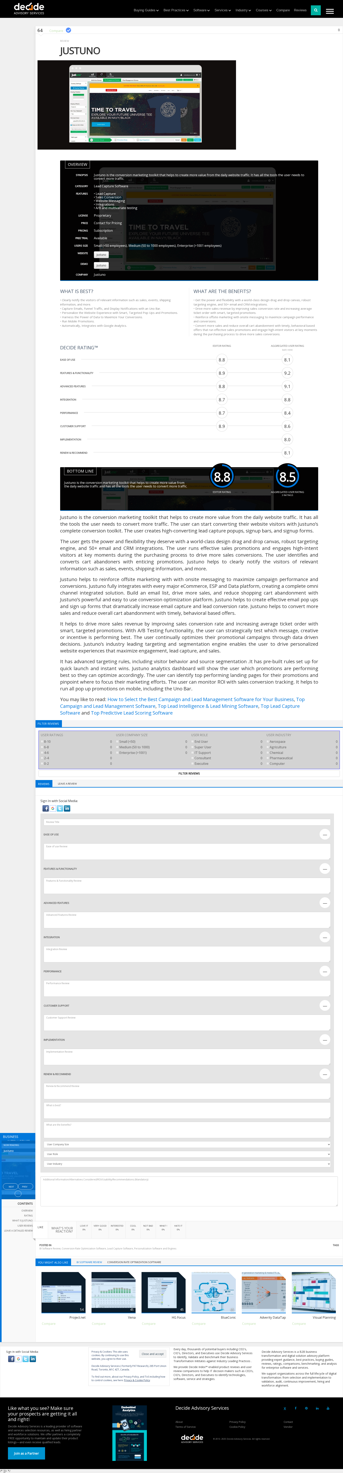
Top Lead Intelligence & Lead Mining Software (208, 706)
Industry (242, 10)
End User (228, 741)
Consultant (228, 758)
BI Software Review (50, 1248)
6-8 (77, 747)
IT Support (228, 752)
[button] (46, 808)
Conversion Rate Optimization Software (84, 1248)
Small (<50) (153, 741)
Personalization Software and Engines (155, 1248)
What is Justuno (22, 1220)
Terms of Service (185, 1427)
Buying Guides (144, 10)
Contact (288, 1422)
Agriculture (303, 747)
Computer (303, 763)
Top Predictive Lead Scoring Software (132, 712)
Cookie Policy (237, 1427)
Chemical (303, 752)
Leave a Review (67, 783)
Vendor (288, 1427)
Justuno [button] (101, 255)
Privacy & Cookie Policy (137, 1380)
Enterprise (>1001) (153, 752)
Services (221, 10)
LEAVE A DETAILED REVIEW (18, 1230)
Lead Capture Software (120, 1248)
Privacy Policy (237, 1422)
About (179, 1422)
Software (199, 10)
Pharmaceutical (303, 758)
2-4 (77, 758)
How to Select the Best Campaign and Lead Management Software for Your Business (201, 699)
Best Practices (174, 10)
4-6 (77, 752)
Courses (262, 10)
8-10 (77, 741)
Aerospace (303, 741)
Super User (228, 747)
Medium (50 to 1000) (153, 747)
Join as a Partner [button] (26, 1453)
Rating (28, 1215)
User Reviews (25, 1225)
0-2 (77, 763)
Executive (228, 763)
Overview (27, 1210)
